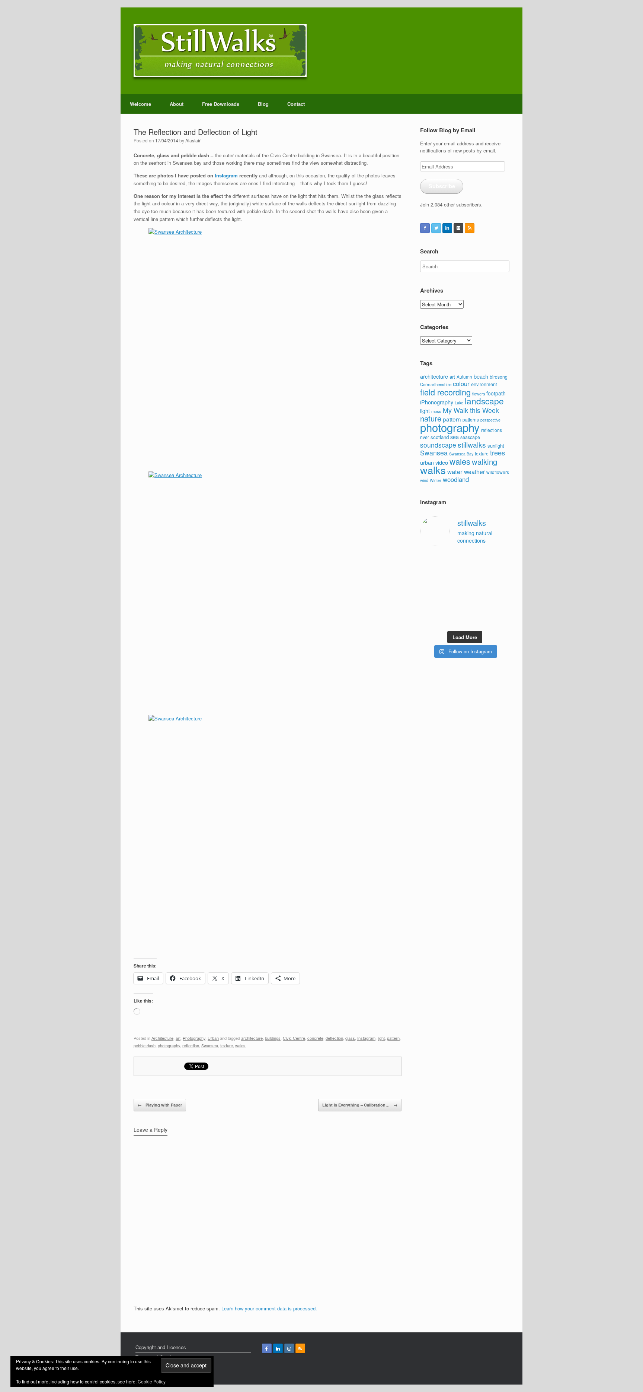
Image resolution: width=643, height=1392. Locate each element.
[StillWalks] (220, 50)
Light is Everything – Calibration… (359, 1105)
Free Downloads (220, 103)
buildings (273, 1038)
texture (226, 1045)
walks (433, 470)
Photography (194, 1038)
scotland (440, 437)
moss (436, 411)
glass (350, 1038)
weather (474, 471)
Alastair (193, 140)
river (424, 437)
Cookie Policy (152, 1381)
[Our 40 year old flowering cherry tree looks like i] (476, 560)
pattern (393, 1038)
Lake (459, 402)
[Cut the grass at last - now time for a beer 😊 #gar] (500, 604)
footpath (496, 393)
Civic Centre (294, 1038)
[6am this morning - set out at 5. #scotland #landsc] (476, 604)
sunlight (495, 445)
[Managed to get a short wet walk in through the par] (453, 589)
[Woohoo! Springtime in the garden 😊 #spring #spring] (429, 574)
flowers (478, 394)
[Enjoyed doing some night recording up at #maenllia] (429, 604)
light (381, 1038)
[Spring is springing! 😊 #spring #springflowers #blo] (429, 618)
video (441, 462)
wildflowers (497, 472)
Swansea (209, 1045)
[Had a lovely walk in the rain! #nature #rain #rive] (453, 560)
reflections (491, 430)
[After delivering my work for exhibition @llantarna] (500, 618)
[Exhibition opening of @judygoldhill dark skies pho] (476, 589)
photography (169, 1045)
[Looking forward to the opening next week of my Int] (429, 589)
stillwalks (472, 444)
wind (424, 480)
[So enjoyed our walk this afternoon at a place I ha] (453, 574)
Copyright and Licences (160, 1347)
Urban (213, 1038)
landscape (484, 401)
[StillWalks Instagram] (289, 1348)
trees (497, 452)
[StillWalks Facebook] (425, 228)
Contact (296, 103)
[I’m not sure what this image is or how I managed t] (500, 589)
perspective (490, 420)
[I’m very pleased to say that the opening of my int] (500, 574)
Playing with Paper (160, 1105)
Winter (435, 480)
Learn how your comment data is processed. (269, 1308)
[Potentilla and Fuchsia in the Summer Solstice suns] (476, 618)
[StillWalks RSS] (469, 228)
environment (484, 384)
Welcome (140, 103)
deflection (334, 1038)
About (176, 103)
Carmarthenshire (435, 384)
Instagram (226, 175)
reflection (190, 1045)
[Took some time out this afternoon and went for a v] (476, 574)
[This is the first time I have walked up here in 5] (429, 560)
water (455, 471)
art (178, 1038)
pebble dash (145, 1045)
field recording (445, 392)
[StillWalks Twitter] (436, 228)
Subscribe (442, 186)
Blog (263, 103)
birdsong (499, 376)
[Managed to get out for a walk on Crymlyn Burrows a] (453, 618)
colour (461, 383)
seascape (470, 437)
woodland (456, 479)
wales (240, 1045)
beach (481, 376)
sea (454, 437)
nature (430, 418)
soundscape (438, 444)
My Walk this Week (471, 410)
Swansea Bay (461, 454)
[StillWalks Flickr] (458, 228)
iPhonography (436, 402)
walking (484, 461)
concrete (315, 1038)
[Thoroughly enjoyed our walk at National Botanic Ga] (500, 560)
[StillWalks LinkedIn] (447, 228)
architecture (252, 1038)
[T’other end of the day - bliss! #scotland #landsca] (453, 604)
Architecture (162, 1038)
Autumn (464, 376)
